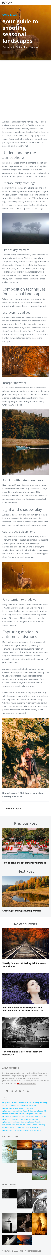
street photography (24, 1127)
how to (22, 1108)
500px (5, 1105)
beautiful (15, 1119)
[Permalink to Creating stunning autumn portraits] (25, 906)
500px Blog (9, 15)
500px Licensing (33, 1103)
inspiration (7, 1103)
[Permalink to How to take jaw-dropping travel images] (25, 858)
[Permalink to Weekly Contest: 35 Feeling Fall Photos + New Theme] (25, 958)
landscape (6, 1119)
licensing (44, 1103)
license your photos (19, 1103)
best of (26, 1111)
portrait (25, 1116)
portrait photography (10, 1108)
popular (35, 1127)
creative (38, 1122)
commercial (14, 1114)
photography (14, 1105)
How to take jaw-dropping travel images (24, 862)
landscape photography (29, 1105)
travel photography (26, 1114)
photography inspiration (11, 1122)
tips (46, 1111)
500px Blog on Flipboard (27, 1083)
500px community (19, 1125)
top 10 (30, 1125)
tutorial (5, 1114)
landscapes (39, 1114)
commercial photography (12, 1116)
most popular (8, 1130)
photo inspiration (28, 1122)
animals (6, 1127)
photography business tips (24, 1130)
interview (38, 1130)
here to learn (31, 793)
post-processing (39, 1125)
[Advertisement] (25, 91)
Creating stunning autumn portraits (21, 910)
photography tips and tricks (12, 1111)
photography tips (37, 1111)
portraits (30, 1108)
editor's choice (41, 1116)
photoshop (34, 1119)
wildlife (13, 1127)
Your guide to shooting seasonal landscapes (20, 31)
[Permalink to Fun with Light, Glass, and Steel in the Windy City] (25, 1047)
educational (7, 1125)
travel (32, 1116)
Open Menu (11, 2)
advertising (24, 1119)
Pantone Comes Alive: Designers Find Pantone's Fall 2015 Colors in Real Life (22, 1009)
